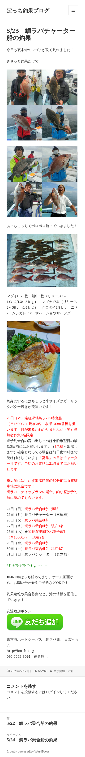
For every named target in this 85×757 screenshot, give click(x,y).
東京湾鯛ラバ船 (63, 671)
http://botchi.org (20, 650)
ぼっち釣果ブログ (28, 10)
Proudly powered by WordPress (28, 751)
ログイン (53, 691)
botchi (42, 671)
